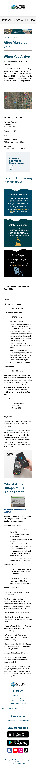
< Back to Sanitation (11, 37)
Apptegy (22, 763)
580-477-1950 (21, 703)
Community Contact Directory (18, 720)
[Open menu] (5, 8)
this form (12, 430)
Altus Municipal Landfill (25, 20)
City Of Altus (6, 20)
